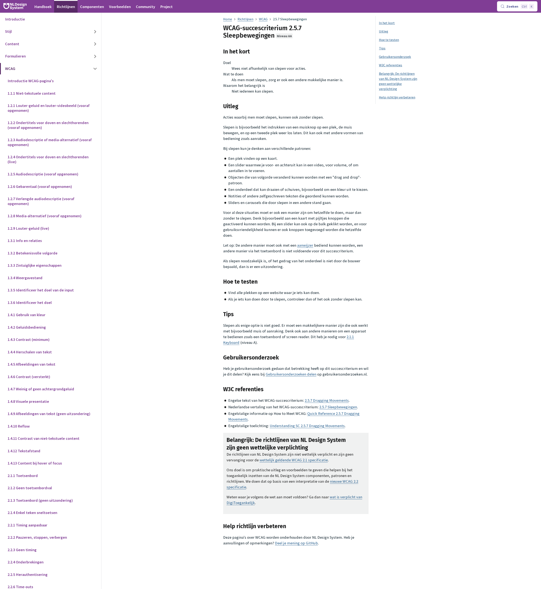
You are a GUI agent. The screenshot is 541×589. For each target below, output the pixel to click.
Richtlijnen (66, 6)
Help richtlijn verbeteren (397, 97)
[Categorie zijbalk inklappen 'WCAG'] (95, 69)
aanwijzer (305, 245)
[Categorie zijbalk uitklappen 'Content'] (95, 44)
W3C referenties (390, 65)
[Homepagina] (227, 19)
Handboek (43, 6)
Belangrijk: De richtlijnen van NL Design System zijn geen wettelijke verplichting (398, 81)
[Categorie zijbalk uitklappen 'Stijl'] (95, 32)
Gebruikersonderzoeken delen (291, 374)
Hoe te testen (389, 40)
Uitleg (383, 31)
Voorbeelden (120, 6)
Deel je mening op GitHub (296, 543)
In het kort (387, 23)
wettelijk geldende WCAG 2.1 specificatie (294, 460)
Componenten (92, 6)
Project (166, 6)
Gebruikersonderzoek (395, 57)
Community (145, 6)
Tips (382, 48)
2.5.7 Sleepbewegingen (338, 407)
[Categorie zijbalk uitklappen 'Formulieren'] (95, 56)
